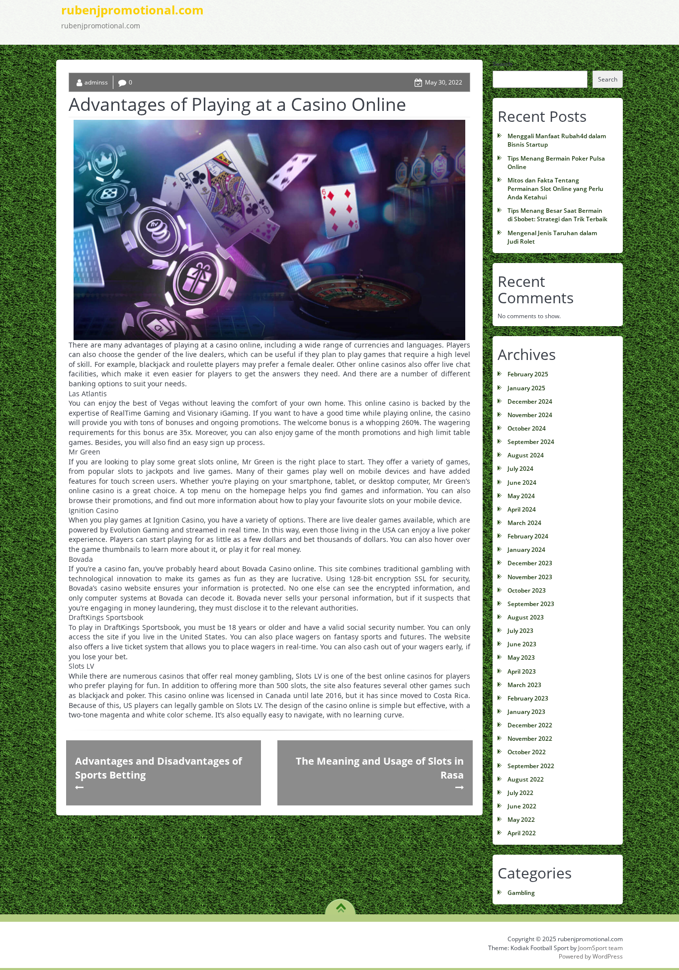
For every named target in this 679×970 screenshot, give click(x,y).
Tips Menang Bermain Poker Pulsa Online (556, 162)
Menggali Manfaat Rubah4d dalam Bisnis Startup (557, 140)
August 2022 (526, 779)
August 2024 (526, 455)
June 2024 (522, 482)
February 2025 (528, 374)
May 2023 (521, 657)
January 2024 (526, 549)
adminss (96, 82)
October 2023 (527, 590)
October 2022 (527, 752)
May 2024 (521, 496)
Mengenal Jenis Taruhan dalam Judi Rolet (552, 237)
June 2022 (522, 806)
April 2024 (522, 509)
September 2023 (531, 604)
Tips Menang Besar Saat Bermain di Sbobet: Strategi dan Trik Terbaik (557, 214)
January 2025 (526, 388)
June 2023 (522, 644)
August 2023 (526, 617)
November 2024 (530, 415)
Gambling (521, 892)
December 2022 (530, 725)
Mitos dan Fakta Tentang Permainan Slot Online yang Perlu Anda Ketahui (555, 188)
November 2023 (530, 577)
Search (502, 64)
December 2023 (530, 563)
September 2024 (531, 442)
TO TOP (341, 904)
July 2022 (520, 793)
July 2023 (520, 630)
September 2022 (531, 766)
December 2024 (530, 401)
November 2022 (530, 738)
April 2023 (522, 671)
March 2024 (524, 523)
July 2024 (520, 468)
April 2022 (522, 833)
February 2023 (528, 698)
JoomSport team (600, 948)
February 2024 (528, 536)
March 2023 (524, 685)
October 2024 (527, 428)
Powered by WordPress (591, 956)
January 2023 (526, 711)
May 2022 (521, 819)
